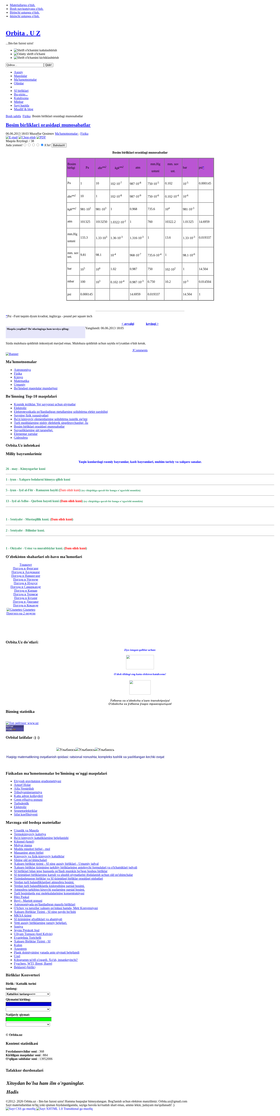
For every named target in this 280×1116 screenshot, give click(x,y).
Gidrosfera (21, 437)
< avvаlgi (128, 324)
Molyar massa (23, 845)
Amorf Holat (22, 785)
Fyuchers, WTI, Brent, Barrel (33, 963)
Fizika (27, 116)
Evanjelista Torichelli (27, 937)
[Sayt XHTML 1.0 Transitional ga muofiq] (64, 1108)
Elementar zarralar (26, 434)
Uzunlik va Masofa (26, 830)
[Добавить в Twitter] (11, 334)
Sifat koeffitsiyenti (26, 814)
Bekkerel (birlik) (24, 967)
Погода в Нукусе (26, 583)
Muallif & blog (23, 109)
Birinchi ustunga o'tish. (25, 12)
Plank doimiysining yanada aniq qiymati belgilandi (46, 952)
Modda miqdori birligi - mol (32, 849)
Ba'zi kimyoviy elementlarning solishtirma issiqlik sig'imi (50, 419)
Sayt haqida (21, 105)
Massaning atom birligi (28, 852)
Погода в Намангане (25, 576)
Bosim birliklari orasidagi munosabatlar (48, 125)
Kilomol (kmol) (24, 841)
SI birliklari (21, 90)
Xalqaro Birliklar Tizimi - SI (32, 941)
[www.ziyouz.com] (140, 662)
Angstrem (20, 948)
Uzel (17, 956)
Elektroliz (20, 408)
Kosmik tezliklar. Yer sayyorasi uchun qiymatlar (45, 404)
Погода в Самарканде (25, 587)
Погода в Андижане (25, 572)
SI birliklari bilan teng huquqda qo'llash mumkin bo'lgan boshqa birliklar (60, 871)
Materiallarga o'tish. (22, 5)
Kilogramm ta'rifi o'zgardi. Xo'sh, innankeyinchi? (46, 960)
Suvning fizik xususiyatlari (31, 415)
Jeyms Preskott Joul (26, 930)
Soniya (18, 926)
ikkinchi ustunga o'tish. (25, 16)
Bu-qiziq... (21, 94)
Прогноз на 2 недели (20, 613)
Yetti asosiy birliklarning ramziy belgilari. (40, 923)
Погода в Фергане (25, 568)
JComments (140, 350)
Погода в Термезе (25, 594)
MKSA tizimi (22, 915)
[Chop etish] (27, 137)
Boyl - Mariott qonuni (28, 900)
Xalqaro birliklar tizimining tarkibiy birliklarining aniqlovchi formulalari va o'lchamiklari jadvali (75, 867)
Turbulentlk (21, 803)
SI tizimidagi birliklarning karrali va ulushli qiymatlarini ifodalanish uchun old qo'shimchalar (73, 875)
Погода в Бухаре (25, 598)
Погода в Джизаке (26, 601)
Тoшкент (25, 564)
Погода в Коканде (25, 605)
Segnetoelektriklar (25, 810)
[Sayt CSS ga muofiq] (21, 1108)
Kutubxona (21, 98)
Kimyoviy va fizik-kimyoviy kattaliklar (39, 856)
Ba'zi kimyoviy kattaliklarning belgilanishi (41, 838)
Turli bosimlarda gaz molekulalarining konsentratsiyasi (49, 893)
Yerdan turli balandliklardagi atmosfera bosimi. (44, 882)
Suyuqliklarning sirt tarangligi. (33, 430)
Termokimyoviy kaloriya (30, 834)
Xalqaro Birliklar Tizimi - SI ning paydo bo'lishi (45, 912)
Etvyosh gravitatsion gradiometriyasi (37, 781)
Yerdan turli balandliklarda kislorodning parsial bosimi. (49, 886)
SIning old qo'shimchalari (30, 860)
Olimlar (19, 83)
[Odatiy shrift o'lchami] (29, 54)
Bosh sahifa (13, 116)
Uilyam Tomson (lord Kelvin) (33, 934)
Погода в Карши (25, 590)
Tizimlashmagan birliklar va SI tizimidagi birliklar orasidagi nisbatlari (58, 878)
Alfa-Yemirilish (24, 788)
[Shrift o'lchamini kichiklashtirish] (36, 58)
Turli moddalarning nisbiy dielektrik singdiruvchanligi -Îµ (51, 423)
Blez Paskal (21, 897)
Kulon (18, 945)
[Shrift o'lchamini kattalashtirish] (35, 50)
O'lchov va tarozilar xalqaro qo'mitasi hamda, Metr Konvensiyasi (56, 908)
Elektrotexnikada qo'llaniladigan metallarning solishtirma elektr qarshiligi (61, 411)
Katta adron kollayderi (28, 796)
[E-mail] (12, 137)
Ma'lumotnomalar (25, 79)
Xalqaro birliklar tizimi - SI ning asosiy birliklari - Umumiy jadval (56, 863)
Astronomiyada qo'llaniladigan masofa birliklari (44, 904)
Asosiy (18, 72)
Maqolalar (20, 76)
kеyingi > (152, 324)
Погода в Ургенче (25, 579)
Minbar (18, 102)
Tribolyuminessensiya (28, 792)
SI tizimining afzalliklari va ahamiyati (38, 919)
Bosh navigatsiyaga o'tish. (26, 8)
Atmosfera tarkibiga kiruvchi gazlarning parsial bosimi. (49, 889)
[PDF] (41, 137)
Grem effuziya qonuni (28, 799)
